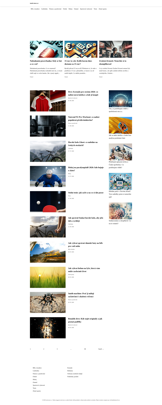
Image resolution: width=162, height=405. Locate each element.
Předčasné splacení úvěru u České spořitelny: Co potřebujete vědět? (118, 164)
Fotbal (65, 9)
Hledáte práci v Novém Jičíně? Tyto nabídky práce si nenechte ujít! (120, 194)
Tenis (95, 9)
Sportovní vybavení (86, 9)
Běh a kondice (35, 9)
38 (85, 349)
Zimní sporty (103, 9)
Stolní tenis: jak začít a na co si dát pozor (86, 193)
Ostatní (76, 9)
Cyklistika (44, 9)
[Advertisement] (81, 23)
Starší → (101, 349)
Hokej (70, 9)
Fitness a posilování (55, 9)
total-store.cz (34, 3)
